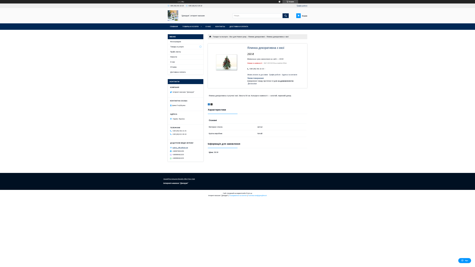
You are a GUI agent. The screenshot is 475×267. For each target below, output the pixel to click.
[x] (212, 105)
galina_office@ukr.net (180, 148)
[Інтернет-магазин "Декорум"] (173, 20)
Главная (174, 26)
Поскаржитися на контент (238, 195)
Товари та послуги (220, 37)
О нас (208, 26)
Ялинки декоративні (256, 37)
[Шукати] (286, 15)
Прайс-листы (175, 52)
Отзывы (173, 67)
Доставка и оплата (238, 26)
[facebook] (209, 105)
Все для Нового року (238, 37)
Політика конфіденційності (257, 195)
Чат (466, 261)
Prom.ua (249, 193)
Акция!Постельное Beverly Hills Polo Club (179, 179)
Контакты (220, 26)
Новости (173, 57)
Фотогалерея (175, 42)
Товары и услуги (190, 26)
